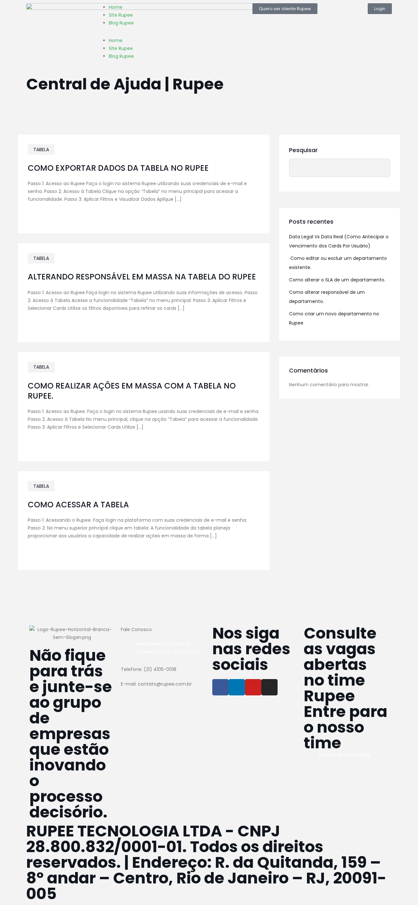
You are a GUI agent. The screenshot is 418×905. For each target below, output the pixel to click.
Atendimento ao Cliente (163, 644)
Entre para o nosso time (345, 727)
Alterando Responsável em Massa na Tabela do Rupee (142, 276)
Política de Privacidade (344, 755)
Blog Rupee (121, 23)
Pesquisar (303, 150)
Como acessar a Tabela (78, 504)
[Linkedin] (237, 687)
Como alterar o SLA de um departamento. (337, 280)
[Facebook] (220, 687)
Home (115, 7)
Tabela (41, 149)
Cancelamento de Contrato (168, 651)
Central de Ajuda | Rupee (125, 84)
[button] (284, 8)
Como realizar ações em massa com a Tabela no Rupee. (132, 390)
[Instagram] (269, 687)
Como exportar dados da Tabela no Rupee (118, 168)
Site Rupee (121, 15)
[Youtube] (253, 687)
